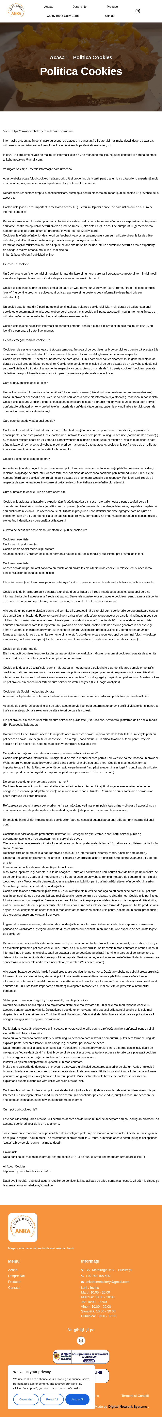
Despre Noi (80, 6)
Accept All (77, 1399)
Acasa (48, 6)
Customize (26, 1399)
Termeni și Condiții (135, 1396)
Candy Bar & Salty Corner (63, 15)
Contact (110, 15)
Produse (112, 6)
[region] (51, 1387)
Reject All (52, 1399)
